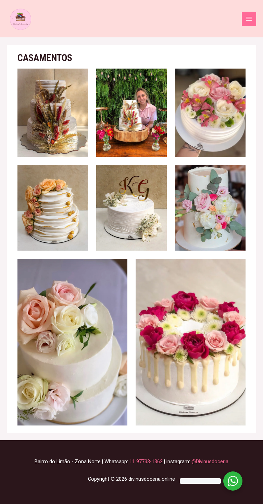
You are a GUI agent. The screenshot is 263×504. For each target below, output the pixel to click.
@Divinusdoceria (209, 461)
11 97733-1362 (146, 461)
